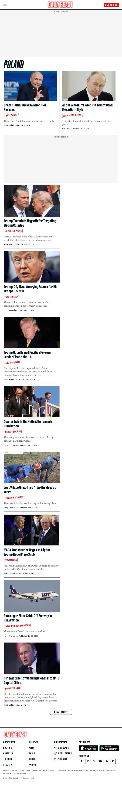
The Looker (8, 759)
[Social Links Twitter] (87, 762)
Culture (32, 759)
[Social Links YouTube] (100, 762)
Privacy (52, 770)
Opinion (32, 764)
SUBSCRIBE (111, 5)
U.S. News (33, 742)
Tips (22, 770)
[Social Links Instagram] (94, 762)
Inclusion (90, 770)
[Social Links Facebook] (81, 762)
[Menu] (8, 5)
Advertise (36, 770)
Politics (7, 748)
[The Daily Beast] (60, 5)
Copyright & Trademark (14, 773)
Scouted (7, 764)
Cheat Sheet (9, 742)
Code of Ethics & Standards (71, 770)
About (6, 770)
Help (45, 770)
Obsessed (8, 753)
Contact (14, 770)
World (31, 753)
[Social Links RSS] (106, 762)
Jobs (28, 770)
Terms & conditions (105, 770)
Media (31, 748)
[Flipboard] (113, 762)
